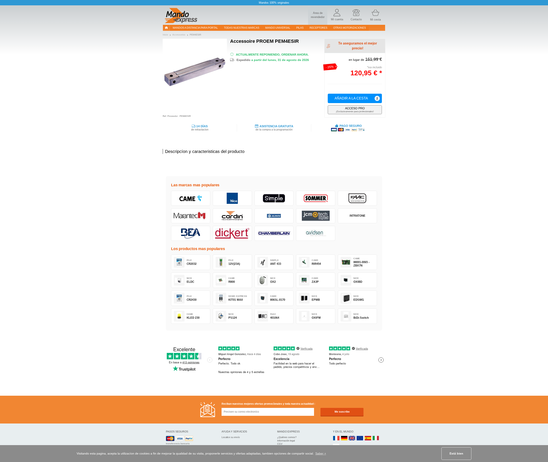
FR (336, 438)
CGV (279, 444)
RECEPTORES (318, 27)
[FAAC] (357, 198)
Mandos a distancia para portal (195, 27)
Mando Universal (277, 27)
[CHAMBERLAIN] (274, 233)
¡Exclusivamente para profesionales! (355, 110)
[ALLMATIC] (274, 215)
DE (344, 438)
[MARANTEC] (190, 215)
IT (375, 438)
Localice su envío (231, 437)
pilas (300, 27)
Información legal (286, 440)
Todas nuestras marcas (241, 27)
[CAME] (190, 198)
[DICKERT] (232, 233)
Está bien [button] (456, 453)
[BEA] (190, 233)
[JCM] (315, 215)
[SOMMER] (315, 198)
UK (352, 438)
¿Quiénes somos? (286, 437)
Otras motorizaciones (349, 27)
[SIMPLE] (274, 198)
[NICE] (232, 198)
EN (360, 438)
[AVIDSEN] (315, 233)
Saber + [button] (320, 453)
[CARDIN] (232, 215)
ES (368, 438)
